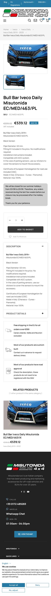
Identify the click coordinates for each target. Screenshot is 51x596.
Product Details (16, 313)
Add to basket (25, 229)
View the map (27, 534)
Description (13, 246)
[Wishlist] (41, 20)
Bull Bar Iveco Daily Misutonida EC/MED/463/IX (21, 436)
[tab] (25, 246)
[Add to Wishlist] (45, 403)
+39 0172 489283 (16, 504)
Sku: (5, 114)
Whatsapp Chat (15, 513)
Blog (5, 2)
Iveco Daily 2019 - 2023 (12, 446)
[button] (6, 563)
